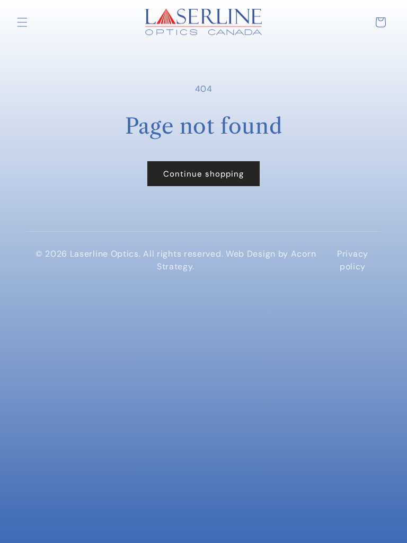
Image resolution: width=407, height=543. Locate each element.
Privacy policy (352, 260)
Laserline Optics (104, 253)
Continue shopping (203, 174)
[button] (22, 22)
